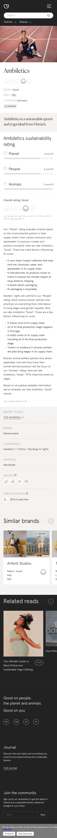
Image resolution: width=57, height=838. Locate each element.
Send (42, 815)
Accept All (9, 834)
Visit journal (10, 768)
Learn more (7, 829)
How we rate (15, 219)
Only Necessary (25, 834)
